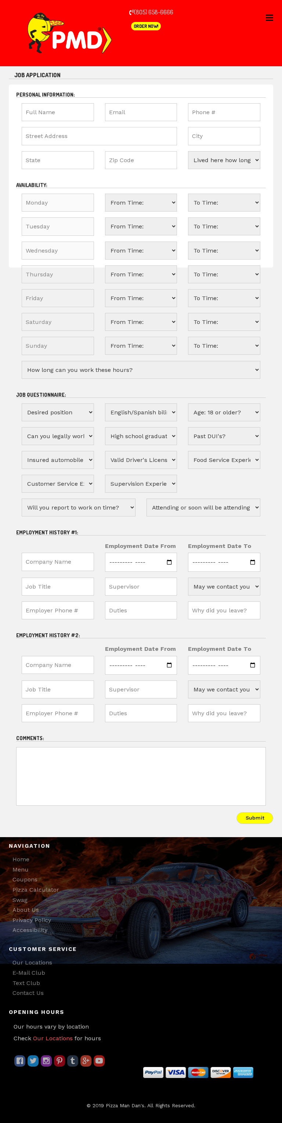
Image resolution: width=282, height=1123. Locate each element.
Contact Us (28, 992)
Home (20, 859)
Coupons (24, 879)
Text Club (26, 983)
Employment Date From (140, 545)
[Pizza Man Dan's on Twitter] (33, 1061)
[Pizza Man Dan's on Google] (85, 1061)
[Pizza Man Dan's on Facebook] (19, 1061)
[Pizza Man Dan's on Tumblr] (72, 1061)
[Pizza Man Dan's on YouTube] (99, 1061)
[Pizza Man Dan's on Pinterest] (59, 1061)
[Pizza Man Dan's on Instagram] (46, 1061)
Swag (20, 899)
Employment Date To (219, 545)
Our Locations (32, 962)
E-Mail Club (28, 972)
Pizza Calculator (35, 889)
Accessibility (29, 929)
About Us (25, 909)
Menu (20, 869)
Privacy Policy (31, 920)
